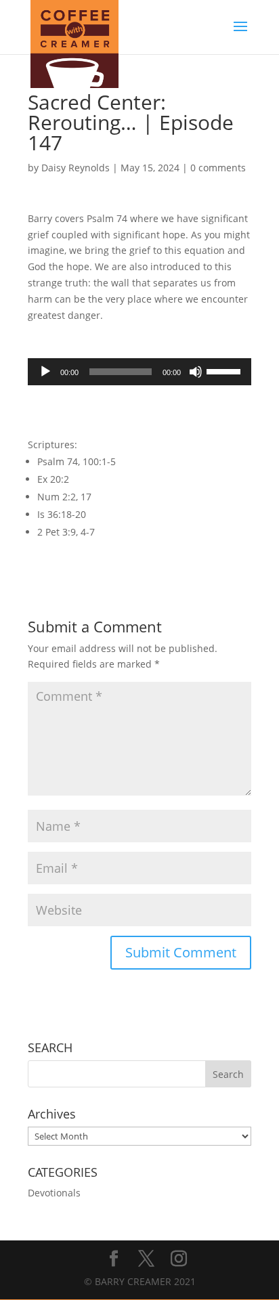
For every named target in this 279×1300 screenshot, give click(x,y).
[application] (139, 371)
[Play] (45, 371)
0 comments (218, 167)
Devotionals (54, 1192)
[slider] (225, 370)
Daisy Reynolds (75, 167)
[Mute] (195, 371)
